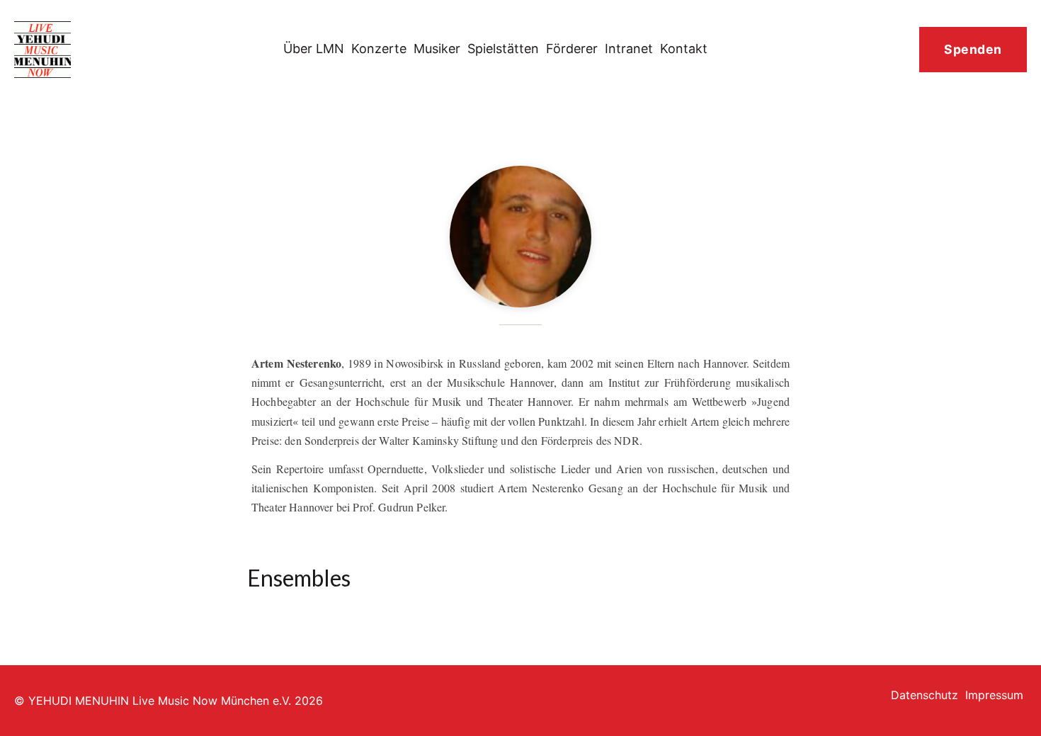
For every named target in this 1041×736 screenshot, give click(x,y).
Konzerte (378, 48)
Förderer (572, 48)
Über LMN (313, 48)
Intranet (629, 48)
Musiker (437, 48)
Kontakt (683, 48)
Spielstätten (503, 48)
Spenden (973, 49)
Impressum (994, 695)
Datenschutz (924, 695)
